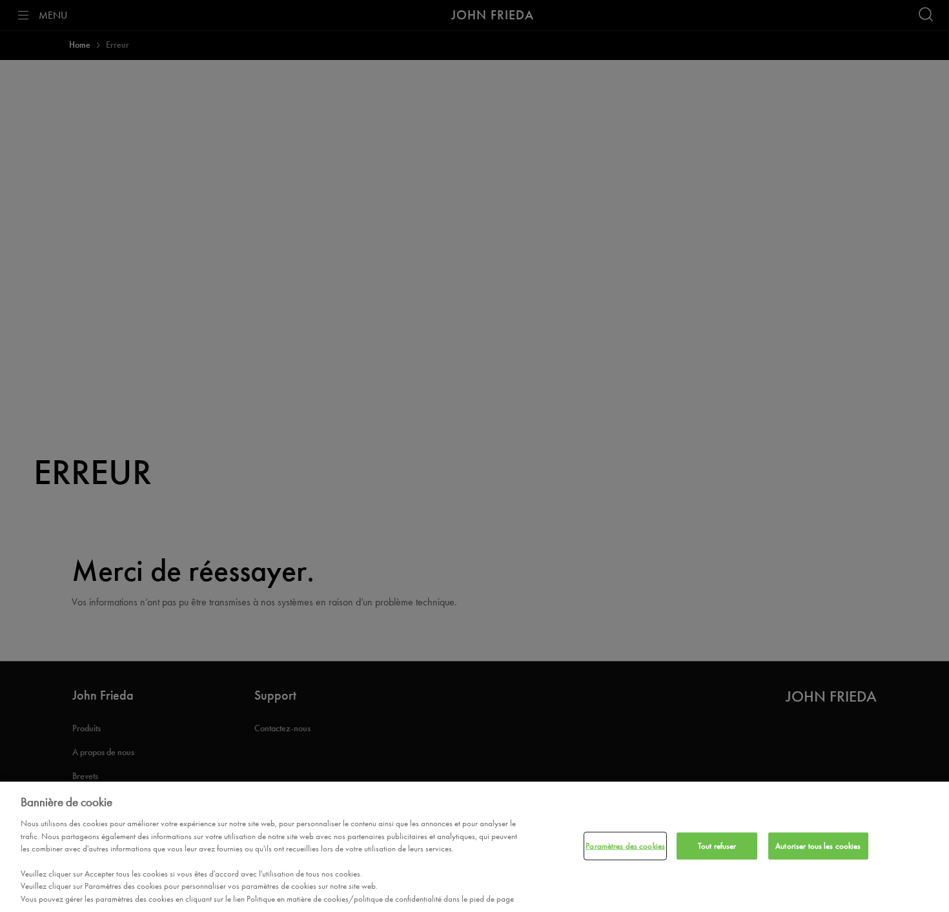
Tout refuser (717, 846)
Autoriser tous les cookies (818, 846)
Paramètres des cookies (625, 846)
